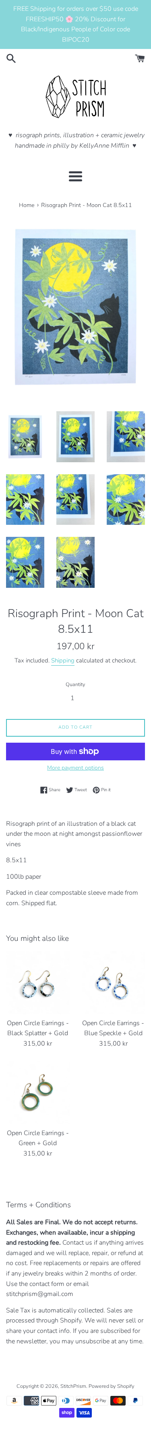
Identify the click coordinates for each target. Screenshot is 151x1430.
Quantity (75, 684)
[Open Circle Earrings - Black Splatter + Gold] (38, 982)
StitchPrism (73, 1386)
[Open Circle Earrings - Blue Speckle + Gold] (113, 982)
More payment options (75, 768)
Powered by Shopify (111, 1386)
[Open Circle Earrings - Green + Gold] (38, 1092)
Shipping (62, 660)
